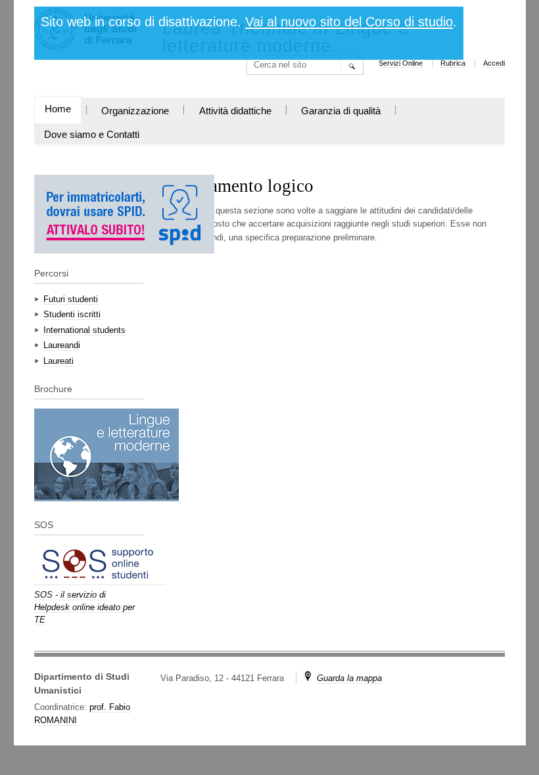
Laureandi (61, 345)
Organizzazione (135, 111)
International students (84, 330)
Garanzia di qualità (341, 111)
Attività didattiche (235, 111)
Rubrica (452, 63)
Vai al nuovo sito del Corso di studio (349, 21)
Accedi (494, 63)
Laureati (58, 361)
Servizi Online (401, 63)
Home (58, 109)
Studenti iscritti (72, 314)
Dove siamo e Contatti (91, 134)
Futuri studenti (70, 299)
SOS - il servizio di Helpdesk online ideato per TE (84, 607)
